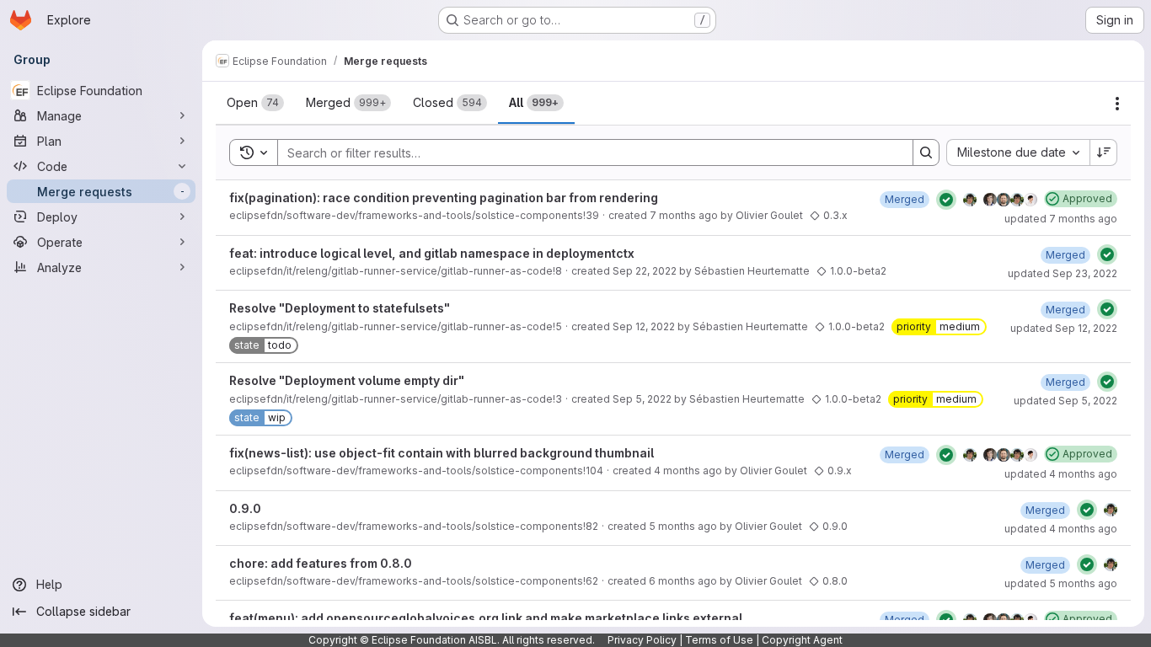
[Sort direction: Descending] (1103, 152)
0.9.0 (245, 508)
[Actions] (1117, 103)
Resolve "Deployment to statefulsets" (339, 308)
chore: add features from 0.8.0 (320, 563)
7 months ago (684, 215)
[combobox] (1017, 152)
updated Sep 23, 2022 (1062, 273)
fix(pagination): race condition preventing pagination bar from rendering (443, 197)
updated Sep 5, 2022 (1065, 400)
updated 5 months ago (1060, 583)
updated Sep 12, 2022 (1063, 328)
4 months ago (688, 470)
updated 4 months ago (1060, 474)
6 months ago (683, 581)
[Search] (926, 152)
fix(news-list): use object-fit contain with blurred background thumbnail (441, 453)
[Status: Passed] (946, 200)
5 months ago (683, 526)
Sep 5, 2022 (642, 399)
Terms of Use (719, 640)
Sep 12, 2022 (644, 326)
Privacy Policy (642, 640)
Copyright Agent (802, 640)
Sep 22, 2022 (645, 271)
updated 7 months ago (1060, 218)
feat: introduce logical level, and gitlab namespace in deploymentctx (431, 253)
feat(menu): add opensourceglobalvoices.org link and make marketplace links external (485, 618)
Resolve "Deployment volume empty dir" (346, 380)
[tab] (255, 103)
